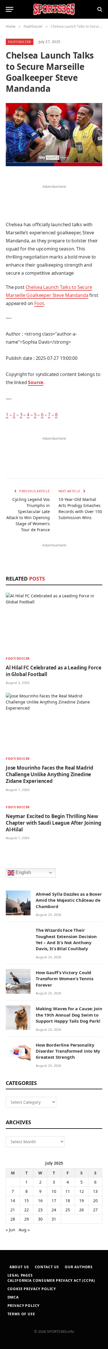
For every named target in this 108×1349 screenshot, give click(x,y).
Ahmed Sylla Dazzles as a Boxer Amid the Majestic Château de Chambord (69, 900)
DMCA (13, 1297)
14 (12, 1200)
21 (12, 1210)
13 (95, 1191)
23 (40, 1210)
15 (26, 1200)
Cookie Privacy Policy (31, 1288)
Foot (39, 303)
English (22, 872)
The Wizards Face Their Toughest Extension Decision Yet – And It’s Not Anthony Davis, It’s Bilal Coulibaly (66, 939)
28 (12, 1219)
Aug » (24, 1229)
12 (81, 1191)
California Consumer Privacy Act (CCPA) (51, 1280)
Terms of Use (21, 1313)
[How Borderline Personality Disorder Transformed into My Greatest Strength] (18, 1053)
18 (67, 1200)
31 (54, 1219)
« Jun (10, 1229)
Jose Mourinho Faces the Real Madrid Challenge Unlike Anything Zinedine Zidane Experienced (49, 774)
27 (95, 1210)
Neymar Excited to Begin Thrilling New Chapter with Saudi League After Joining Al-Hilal (53, 823)
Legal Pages (20, 1275)
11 (67, 1191)
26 (81, 1210)
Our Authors (79, 1266)
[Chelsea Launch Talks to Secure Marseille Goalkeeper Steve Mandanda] (54, 134)
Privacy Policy (23, 1305)
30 (40, 1219)
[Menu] (9, 9)
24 (54, 1210)
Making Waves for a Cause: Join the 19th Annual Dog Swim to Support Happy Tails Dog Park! (69, 1015)
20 (95, 1200)
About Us (19, 1266)
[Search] (99, 9)
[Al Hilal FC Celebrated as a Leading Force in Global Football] (54, 622)
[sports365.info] (54, 9)
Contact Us (47, 1266)
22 (26, 1210)
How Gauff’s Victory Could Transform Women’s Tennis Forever (64, 979)
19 (81, 1200)
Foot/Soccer (19, 42)
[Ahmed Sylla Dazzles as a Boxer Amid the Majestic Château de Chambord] (18, 902)
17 (54, 1200)
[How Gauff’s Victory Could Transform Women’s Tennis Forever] (18, 981)
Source (35, 382)
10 (54, 1191)
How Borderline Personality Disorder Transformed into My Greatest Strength (68, 1051)
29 (26, 1219)
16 (40, 1200)
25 (67, 1210)
